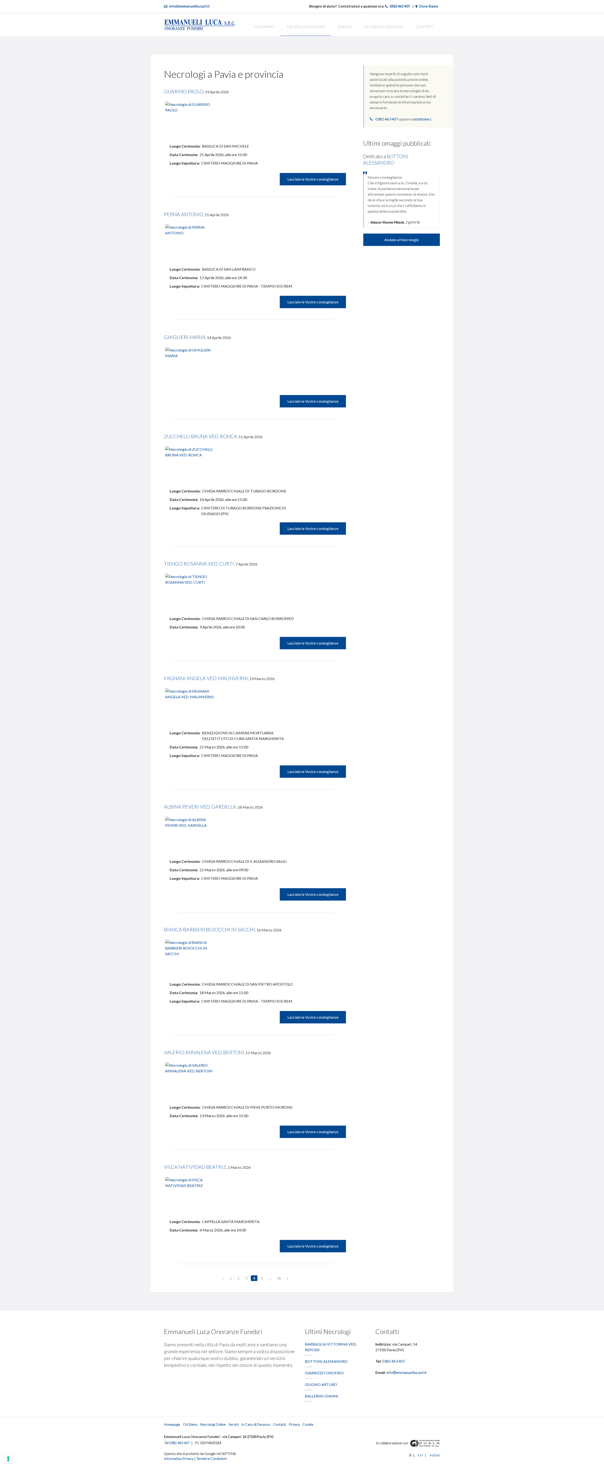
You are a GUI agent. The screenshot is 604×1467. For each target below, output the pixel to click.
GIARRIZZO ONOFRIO (324, 1373)
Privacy (294, 1424)
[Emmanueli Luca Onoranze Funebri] (199, 24)
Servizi (345, 26)
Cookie (307, 1424)
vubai (435, 1455)
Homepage (172, 1424)
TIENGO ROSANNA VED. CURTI (199, 563)
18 (279, 1278)
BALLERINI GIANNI (321, 1396)
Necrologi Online (306, 26)
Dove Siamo (428, 6)
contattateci (421, 119)
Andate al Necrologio (401, 239)
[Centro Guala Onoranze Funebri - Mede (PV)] (424, 1443)
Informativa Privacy (178, 1459)
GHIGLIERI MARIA (185, 337)
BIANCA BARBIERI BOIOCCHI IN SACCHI (209, 929)
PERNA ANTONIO (183, 214)
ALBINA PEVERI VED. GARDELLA (200, 807)
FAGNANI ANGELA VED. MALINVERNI (206, 678)
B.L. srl (416, 1455)
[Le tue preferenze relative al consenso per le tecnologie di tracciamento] (8, 1458)
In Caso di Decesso (383, 26)
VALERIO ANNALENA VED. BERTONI (204, 1052)
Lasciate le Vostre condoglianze (312, 179)
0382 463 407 (400, 6)
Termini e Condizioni (211, 1459)
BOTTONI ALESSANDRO (326, 1361)
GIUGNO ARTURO (321, 1384)
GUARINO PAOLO (183, 91)
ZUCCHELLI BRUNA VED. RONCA (200, 436)
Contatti (424, 26)
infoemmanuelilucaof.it (189, 6)
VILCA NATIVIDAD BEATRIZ (195, 1167)
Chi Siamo (264, 26)
